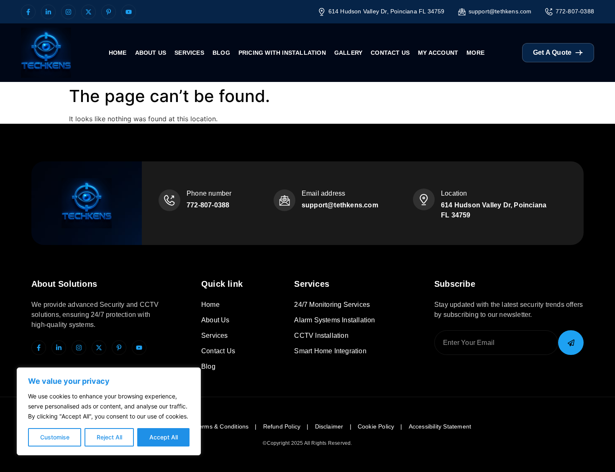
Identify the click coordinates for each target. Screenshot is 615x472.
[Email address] (284, 200)
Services (189, 52)
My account (438, 52)
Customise (54, 437)
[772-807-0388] (549, 11)
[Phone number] (169, 200)
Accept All (163, 437)
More (475, 52)
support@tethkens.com (500, 11)
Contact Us (390, 52)
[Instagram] (68, 12)
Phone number (209, 193)
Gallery (348, 52)
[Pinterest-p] (108, 12)
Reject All (109, 437)
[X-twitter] (88, 12)
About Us (151, 52)
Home (118, 52)
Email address (324, 193)
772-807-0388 (575, 11)
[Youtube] (128, 12)
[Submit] (571, 342)
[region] (109, 411)
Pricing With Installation (282, 52)
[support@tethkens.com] (461, 11)
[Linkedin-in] (48, 12)
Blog (221, 52)
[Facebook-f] (28, 12)
